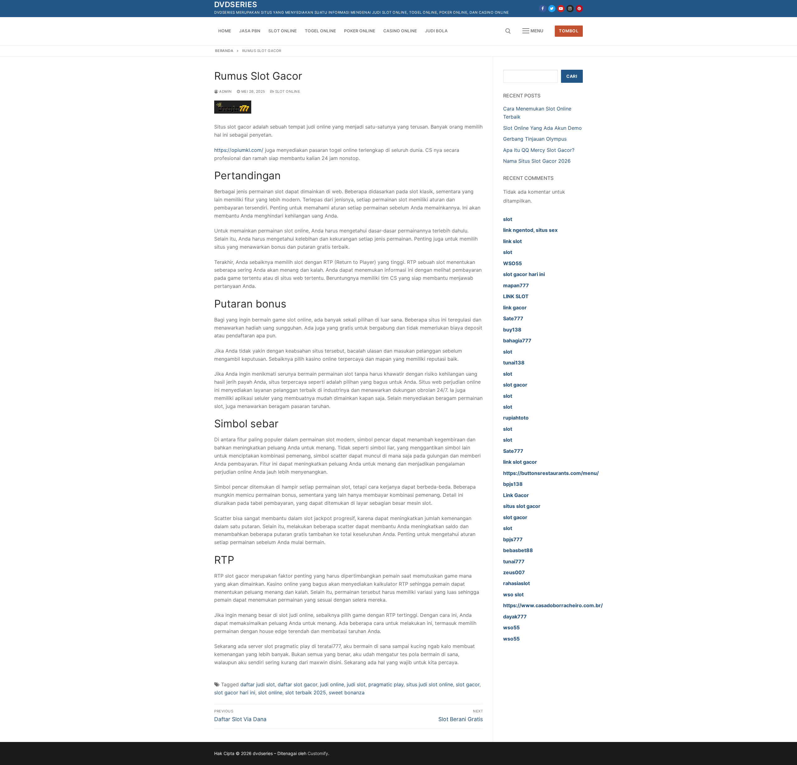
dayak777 (515, 616)
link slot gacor (520, 462)
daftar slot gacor (297, 684)
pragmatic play (385, 684)
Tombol (568, 30)
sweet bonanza (347, 692)
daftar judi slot (257, 684)
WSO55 (512, 263)
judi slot (356, 684)
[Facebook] (542, 8)
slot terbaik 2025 (305, 692)
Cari (571, 76)
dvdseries (235, 4)
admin (225, 91)
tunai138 (514, 362)
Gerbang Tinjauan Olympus (535, 139)
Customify (318, 753)
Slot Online (287, 91)
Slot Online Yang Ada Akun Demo (542, 128)
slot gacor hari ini (234, 692)
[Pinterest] (579, 8)
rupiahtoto (516, 418)
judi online (332, 684)
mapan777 (516, 285)
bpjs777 (513, 539)
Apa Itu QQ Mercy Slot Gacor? (538, 150)
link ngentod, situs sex (530, 230)
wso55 (511, 627)
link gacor (515, 307)
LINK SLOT (516, 296)
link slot (512, 241)
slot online (270, 692)
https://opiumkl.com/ (238, 150)
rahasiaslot (516, 583)
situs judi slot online (429, 684)
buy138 (512, 329)
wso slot (513, 594)
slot (507, 219)
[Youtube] (560, 8)
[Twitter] (551, 8)
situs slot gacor (521, 506)
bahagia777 (517, 340)
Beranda (224, 51)
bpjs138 (513, 484)
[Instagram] (569, 8)
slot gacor (467, 684)
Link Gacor (516, 495)
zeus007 (514, 572)
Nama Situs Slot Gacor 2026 (537, 161)
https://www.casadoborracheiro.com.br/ (553, 605)
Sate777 (513, 318)
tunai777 (514, 561)
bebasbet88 (518, 550)
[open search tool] (508, 31)
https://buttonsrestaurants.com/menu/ (551, 473)
